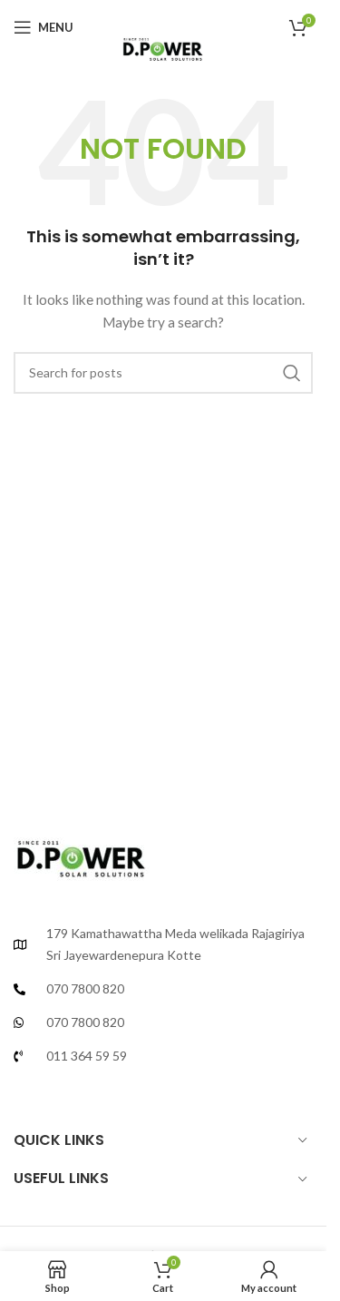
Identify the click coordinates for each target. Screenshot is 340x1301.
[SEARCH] (292, 373)
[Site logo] (163, 45)
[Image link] (82, 853)
